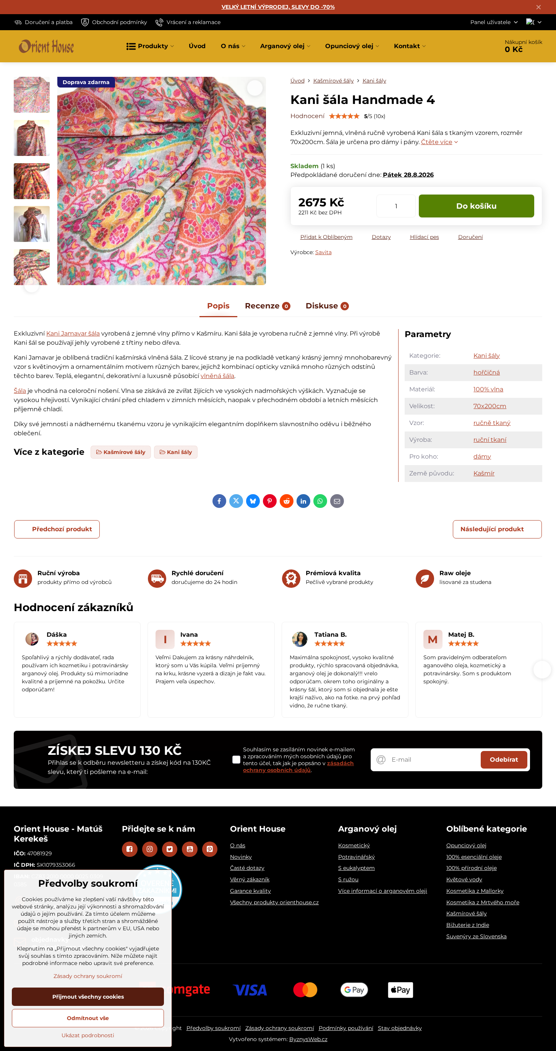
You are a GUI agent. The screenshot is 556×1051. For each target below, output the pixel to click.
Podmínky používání (346, 1028)
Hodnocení (307, 116)
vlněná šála (217, 376)
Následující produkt (492, 529)
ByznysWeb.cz (308, 1039)
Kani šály (486, 355)
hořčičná (486, 372)
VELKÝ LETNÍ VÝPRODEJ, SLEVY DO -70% (278, 6)
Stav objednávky (400, 1028)
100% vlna (488, 389)
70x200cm (489, 406)
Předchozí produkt (62, 529)
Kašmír (483, 473)
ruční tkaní (489, 439)
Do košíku (476, 206)
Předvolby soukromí (213, 1028)
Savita (323, 252)
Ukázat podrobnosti (88, 1035)
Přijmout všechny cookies (88, 996)
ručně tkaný (492, 423)
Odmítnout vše (88, 1018)
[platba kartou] (278, 989)
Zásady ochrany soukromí (279, 1028)
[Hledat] (471, 46)
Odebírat (504, 759)
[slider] (344, 116)
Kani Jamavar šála (73, 333)
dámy (482, 456)
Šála (20, 390)
